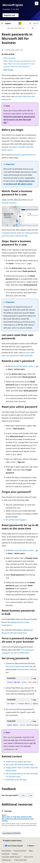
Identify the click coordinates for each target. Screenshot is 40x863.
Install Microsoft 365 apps (16, 779)
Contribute (5, 854)
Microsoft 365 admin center (17, 28)
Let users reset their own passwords (16, 67)
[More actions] (36, 28)
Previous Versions (20, 851)
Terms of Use (28, 857)
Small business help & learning (18, 761)
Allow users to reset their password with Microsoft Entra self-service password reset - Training (18, 819)
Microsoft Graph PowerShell (17, 666)
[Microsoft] (20, 23)
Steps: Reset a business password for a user (19, 64)
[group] (22, 682)
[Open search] (30, 23)
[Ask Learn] (33, 28)
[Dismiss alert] (36, 3)
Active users (20, 263)
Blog (30, 851)
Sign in (35, 23)
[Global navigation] (2, 23)
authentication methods (27, 669)
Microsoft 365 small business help (19, 764)
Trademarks (6, 860)
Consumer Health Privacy (11, 857)
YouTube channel (8, 203)
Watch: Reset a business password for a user (19, 61)
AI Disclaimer (6, 851)
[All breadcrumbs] (3, 28)
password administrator (23, 155)
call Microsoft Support (17, 520)
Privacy (14, 854)
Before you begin (9, 58)
